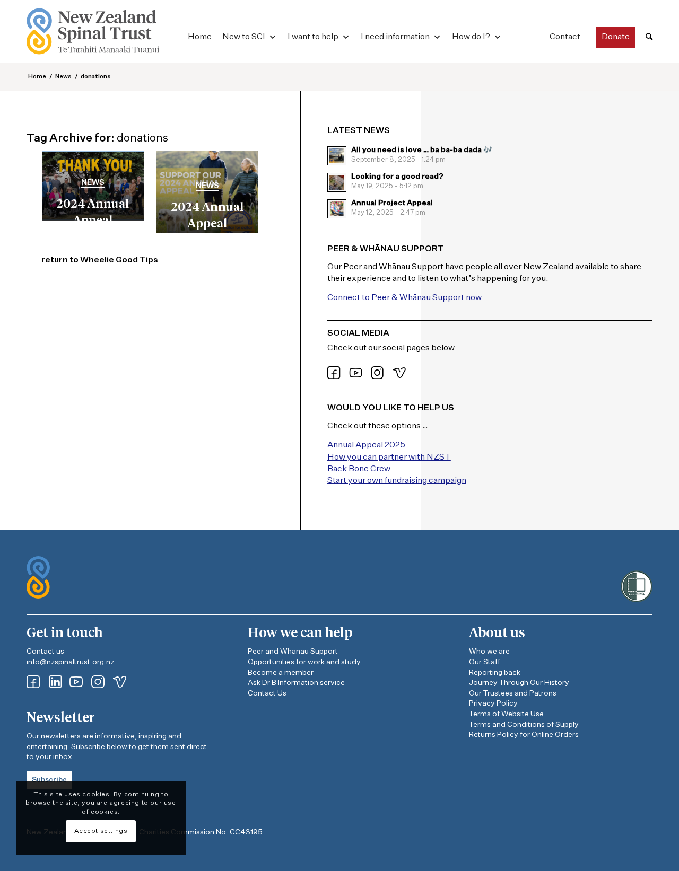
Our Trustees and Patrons (512, 693)
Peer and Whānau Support (293, 651)
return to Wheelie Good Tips (99, 260)
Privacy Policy (493, 703)
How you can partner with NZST (389, 457)
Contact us (45, 651)
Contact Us (267, 693)
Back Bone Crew (358, 469)
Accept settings (101, 831)
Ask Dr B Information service (296, 683)
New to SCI (243, 37)
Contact (565, 37)
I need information (395, 37)
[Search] (649, 37)
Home (200, 37)
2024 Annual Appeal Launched (207, 224)
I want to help (313, 37)
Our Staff (484, 662)
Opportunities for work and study (304, 662)
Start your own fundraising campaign (396, 481)
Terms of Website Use (506, 714)
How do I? (471, 37)
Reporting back (494, 672)
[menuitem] (649, 37)
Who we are (489, 651)
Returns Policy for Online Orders (524, 734)
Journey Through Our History (519, 683)
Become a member (281, 672)
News (93, 183)
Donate (616, 37)
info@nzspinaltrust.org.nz (70, 662)
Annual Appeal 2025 (366, 445)
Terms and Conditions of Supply (524, 724)
